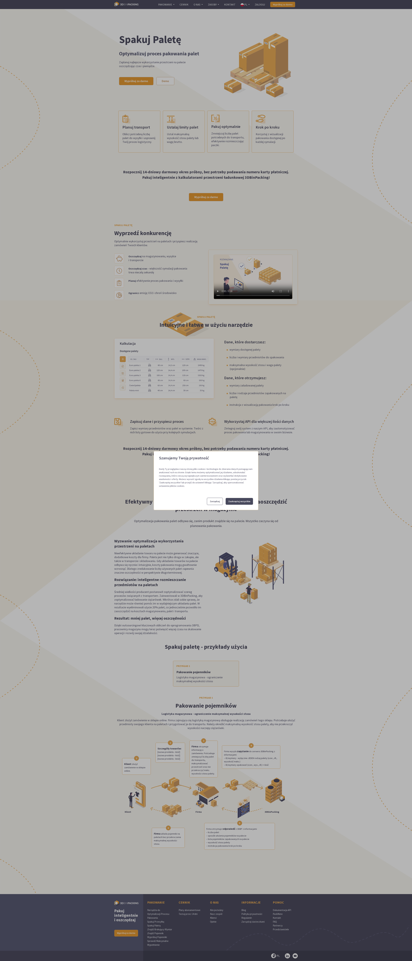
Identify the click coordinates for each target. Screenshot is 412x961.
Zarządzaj (215, 501)
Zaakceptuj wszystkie (239, 501)
